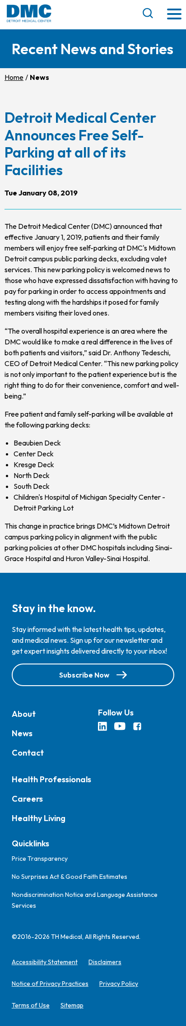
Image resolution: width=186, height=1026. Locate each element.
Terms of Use (31, 1005)
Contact (28, 752)
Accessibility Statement (45, 962)
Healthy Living (38, 818)
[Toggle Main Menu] (174, 15)
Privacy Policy (118, 984)
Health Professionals (51, 779)
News (22, 733)
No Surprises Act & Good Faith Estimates (69, 877)
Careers (27, 799)
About (24, 714)
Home (14, 77)
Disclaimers (104, 962)
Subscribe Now (84, 674)
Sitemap (72, 1005)
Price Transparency (40, 858)
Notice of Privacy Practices (50, 984)
